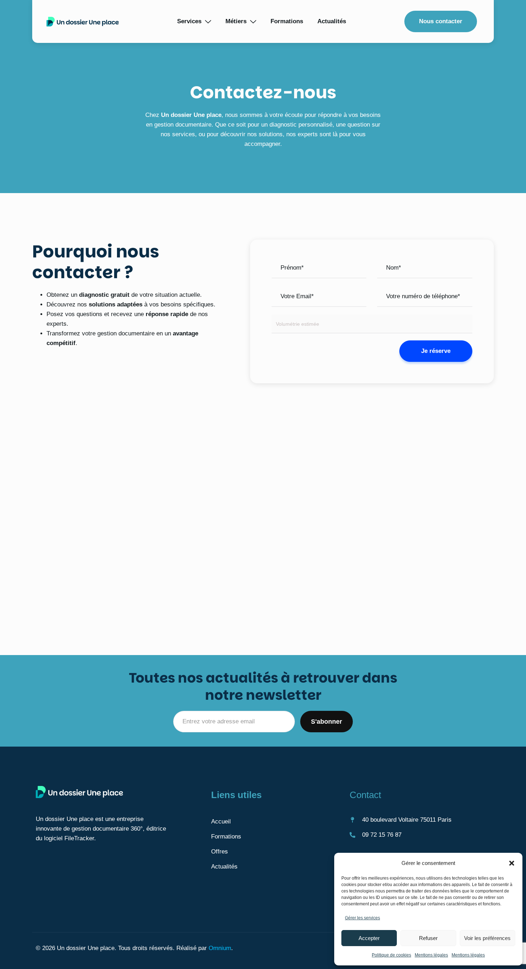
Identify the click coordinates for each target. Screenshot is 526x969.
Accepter (369, 938)
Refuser (428, 938)
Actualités (331, 21)
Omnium (220, 948)
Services (189, 21)
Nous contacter (440, 21)
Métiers (236, 21)
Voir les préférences (487, 938)
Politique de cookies (391, 955)
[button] (511, 863)
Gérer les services (362, 917)
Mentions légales (431, 955)
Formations (287, 21)
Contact (365, 795)
